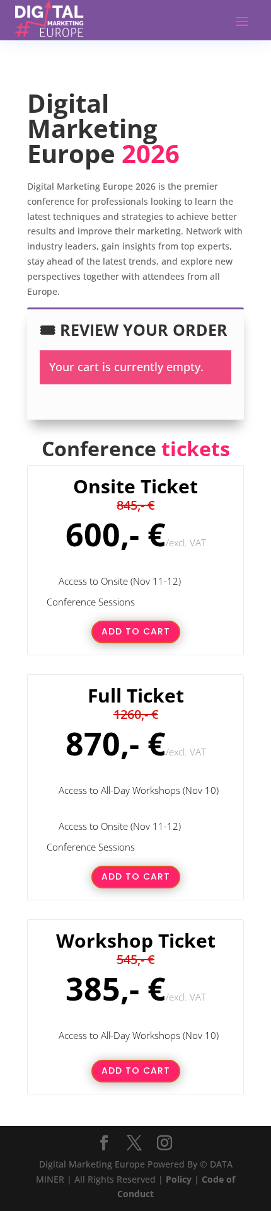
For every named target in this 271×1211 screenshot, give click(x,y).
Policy (179, 1179)
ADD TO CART (135, 631)
